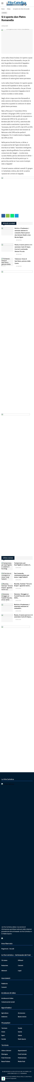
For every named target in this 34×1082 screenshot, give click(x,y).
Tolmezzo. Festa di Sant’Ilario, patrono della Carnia (22, 261)
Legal (19, 970)
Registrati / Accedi (7, 949)
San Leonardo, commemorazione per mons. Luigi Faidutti (21, 575)
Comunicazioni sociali (8, 1002)
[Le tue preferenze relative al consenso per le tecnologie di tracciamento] (3, 1079)
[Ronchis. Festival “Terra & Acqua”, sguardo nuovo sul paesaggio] (7, 587)
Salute (20, 1035)
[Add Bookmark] (10, 26)
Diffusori (20, 960)
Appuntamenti (22, 1050)
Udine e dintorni (6, 1050)
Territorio (4, 1028)
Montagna (4, 1054)
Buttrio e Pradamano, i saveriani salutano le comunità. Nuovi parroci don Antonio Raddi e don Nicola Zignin (23, 232)
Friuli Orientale (6, 1058)
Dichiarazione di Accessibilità (8, 1076)
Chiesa (4, 12)
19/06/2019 (4, 26)
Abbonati (4, 970)
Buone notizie (22, 1016)
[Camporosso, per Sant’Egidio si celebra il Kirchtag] (7, 566)
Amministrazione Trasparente (8, 1078)
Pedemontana (22, 1058)
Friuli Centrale (22, 1054)
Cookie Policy (28, 1076)
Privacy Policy (20, 1076)
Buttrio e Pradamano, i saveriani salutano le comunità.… (22, 606)
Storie (3, 1032)
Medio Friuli (21, 1061)
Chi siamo (4, 960)
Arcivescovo (21, 1013)
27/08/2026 (18, 266)
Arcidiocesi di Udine (7, 998)
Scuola (20, 1028)
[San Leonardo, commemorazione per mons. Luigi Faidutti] (7, 576)
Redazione (4, 965)
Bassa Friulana (5, 1061)
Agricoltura (4, 1013)
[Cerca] (31, 3)
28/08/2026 (18, 240)
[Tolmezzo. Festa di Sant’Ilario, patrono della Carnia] (7, 262)
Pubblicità (4, 983)
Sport (3, 1035)
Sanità (20, 1032)
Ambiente (4, 1016)
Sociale (3, 1039)
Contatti (20, 965)
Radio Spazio (22, 1039)
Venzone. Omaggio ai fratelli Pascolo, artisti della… (22, 596)
